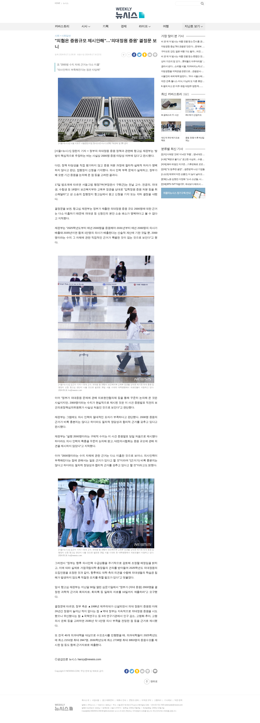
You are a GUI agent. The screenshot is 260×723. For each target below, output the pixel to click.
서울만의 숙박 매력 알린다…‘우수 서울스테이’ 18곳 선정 (183, 76)
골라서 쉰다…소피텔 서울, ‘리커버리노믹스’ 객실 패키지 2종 (183, 66)
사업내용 (95, 700)
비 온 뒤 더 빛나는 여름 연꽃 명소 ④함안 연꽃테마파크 (183, 56)
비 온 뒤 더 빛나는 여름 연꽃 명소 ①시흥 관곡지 (183, 41)
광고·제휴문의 (108, 700)
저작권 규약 (146, 700)
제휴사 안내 (121, 700)
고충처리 (157, 700)
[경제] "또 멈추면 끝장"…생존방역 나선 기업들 (183, 169)
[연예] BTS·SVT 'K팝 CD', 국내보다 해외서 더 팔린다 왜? (183, 184)
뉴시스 (65, 3)
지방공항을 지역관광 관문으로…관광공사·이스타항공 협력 (183, 71)
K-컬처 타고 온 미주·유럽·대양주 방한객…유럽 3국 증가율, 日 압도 (183, 86)
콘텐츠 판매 (134, 700)
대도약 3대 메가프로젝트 (170, 139)
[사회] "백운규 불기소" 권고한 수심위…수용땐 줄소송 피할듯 (183, 159)
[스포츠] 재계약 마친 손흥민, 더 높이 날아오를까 (183, 174)
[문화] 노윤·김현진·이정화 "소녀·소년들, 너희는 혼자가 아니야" (183, 179)
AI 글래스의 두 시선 (170, 115)
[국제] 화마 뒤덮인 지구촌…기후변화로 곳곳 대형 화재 (183, 164)
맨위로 (153, 681)
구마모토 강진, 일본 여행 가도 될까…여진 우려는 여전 (183, 51)
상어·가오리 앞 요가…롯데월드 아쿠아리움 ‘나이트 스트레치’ (183, 61)
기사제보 (168, 700)
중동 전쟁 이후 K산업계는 (194, 139)
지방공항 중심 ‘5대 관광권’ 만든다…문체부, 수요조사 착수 (183, 46)
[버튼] (202, 3)
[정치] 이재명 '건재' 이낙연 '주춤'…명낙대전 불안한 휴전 (183, 154)
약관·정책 (178, 700)
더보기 (186, 94)
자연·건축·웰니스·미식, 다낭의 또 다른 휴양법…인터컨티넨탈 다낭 (183, 81)
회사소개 (85, 700)
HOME (57, 3)
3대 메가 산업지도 (193, 115)
